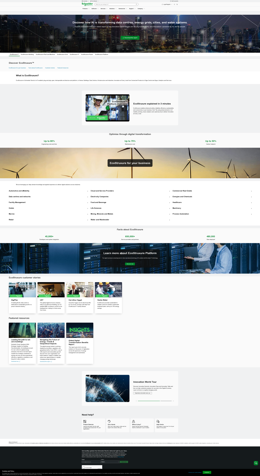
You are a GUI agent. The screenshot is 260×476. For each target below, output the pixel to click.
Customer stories (50, 68)
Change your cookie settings (195, 472)
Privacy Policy (121, 456)
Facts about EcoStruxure (36, 68)
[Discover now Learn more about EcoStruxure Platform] (130, 264)
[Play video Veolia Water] (108, 290)
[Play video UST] (51, 290)
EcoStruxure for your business (17, 68)
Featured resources (62, 68)
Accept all (207, 472)
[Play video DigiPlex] (22, 290)
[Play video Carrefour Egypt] (80, 290)
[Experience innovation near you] (142, 393)
